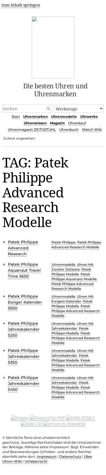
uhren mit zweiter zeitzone (72, 267)
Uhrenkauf (77, 123)
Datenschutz (70, 456)
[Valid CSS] (31, 423)
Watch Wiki (92, 129)
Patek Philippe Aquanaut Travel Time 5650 (24, 270)
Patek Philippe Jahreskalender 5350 (24, 356)
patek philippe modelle (71, 271)
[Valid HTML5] (80, 417)
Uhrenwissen (35, 123)
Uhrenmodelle (64, 116)
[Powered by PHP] (47, 417)
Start (16, 116)
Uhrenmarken (35, 116)
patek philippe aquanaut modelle (74, 276)
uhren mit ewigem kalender (72, 299)
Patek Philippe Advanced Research (23, 247)
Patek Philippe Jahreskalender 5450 (24, 383)
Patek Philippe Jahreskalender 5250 (24, 329)
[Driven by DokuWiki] (64, 423)
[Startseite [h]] (53, 46)
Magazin (57, 123)
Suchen (49, 108)
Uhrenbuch (69, 129)
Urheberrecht (36, 461)
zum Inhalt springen (20, 5)
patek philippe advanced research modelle (76, 244)
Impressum (47, 456)
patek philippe (63, 242)
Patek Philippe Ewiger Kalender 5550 (25, 302)
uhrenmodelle (63, 265)
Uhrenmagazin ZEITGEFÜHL (32, 129)
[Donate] (20, 417)
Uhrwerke (89, 116)
